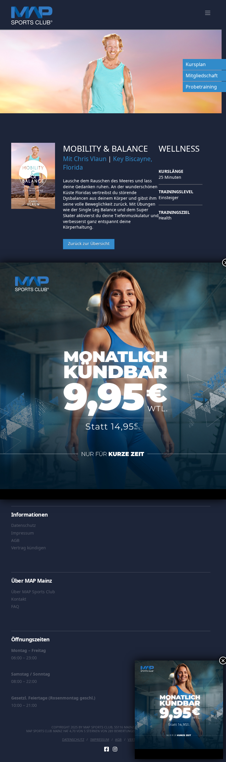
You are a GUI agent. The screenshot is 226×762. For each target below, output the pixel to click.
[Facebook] (106, 749)
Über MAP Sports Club (33, 591)
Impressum (22, 533)
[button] (207, 13)
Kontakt (18, 599)
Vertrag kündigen (28, 547)
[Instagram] (115, 749)
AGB (15, 540)
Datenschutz (23, 525)
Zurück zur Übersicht (88, 243)
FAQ (15, 606)
